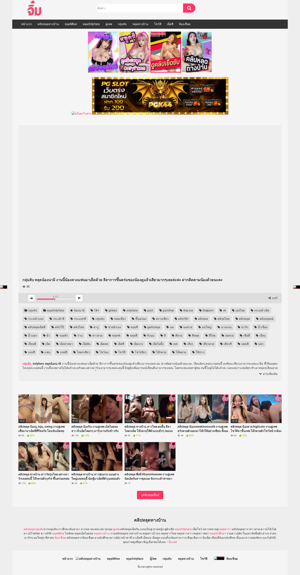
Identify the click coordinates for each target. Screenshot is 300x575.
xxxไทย (240, 310)
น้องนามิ (78, 310)
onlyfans (132, 310)
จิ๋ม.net (173, 542)
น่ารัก (244, 327)
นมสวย (187, 327)
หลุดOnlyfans (91, 24)
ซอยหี (134, 327)
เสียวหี (227, 343)
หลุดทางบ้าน (140, 24)
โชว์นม (104, 352)
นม (171, 327)
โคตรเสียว (83, 352)
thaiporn (207, 310)
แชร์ (274, 298)
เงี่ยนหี (31, 343)
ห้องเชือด (184, 24)
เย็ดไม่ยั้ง (157, 343)
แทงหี (31, 352)
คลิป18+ (183, 318)
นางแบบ (226, 327)
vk (224, 310)
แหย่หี (63, 352)
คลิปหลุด (244, 318)
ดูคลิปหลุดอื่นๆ (150, 495)
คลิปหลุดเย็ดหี (36, 327)
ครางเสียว (162, 318)
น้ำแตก (32, 335)
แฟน (47, 352)
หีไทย (212, 335)
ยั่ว (48, 335)
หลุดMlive (71, 24)
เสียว (190, 343)
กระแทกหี (79, 318)
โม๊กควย (160, 352)
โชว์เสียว (140, 352)
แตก (260, 343)
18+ (96, 310)
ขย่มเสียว (119, 318)
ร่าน (80, 335)
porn (150, 310)
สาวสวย (97, 335)
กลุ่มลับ (122, 24)
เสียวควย (208, 343)
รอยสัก (63, 335)
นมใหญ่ (206, 327)
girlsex (112, 310)
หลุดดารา (225, 529)
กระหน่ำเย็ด (261, 310)
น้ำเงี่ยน (262, 327)
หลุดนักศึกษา (218, 533)
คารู (96, 327)
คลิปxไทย (223, 318)
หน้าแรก (26, 24)
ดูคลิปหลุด (153, 327)
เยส (175, 343)
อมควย (229, 335)
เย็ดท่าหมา (66, 343)
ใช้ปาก (199, 352)
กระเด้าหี (58, 318)
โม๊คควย (180, 352)
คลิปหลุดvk (266, 318)
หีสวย (178, 335)
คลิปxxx (203, 318)
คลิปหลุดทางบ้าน (48, 24)
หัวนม (150, 335)
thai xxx (188, 310)
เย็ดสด (103, 343)
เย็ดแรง (138, 343)
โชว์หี (157, 24)
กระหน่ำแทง (35, 318)
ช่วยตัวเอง (114, 327)
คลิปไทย (78, 327)
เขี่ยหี (246, 335)
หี (164, 335)
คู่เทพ (109, 24)
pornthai (168, 310)
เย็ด (47, 343)
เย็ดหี (170, 24)
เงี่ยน (262, 335)
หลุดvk (115, 335)
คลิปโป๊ (59, 327)
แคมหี (245, 343)
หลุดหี (133, 335)
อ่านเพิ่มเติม (270, 373)
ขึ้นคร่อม (140, 318)
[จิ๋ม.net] (34, 9)
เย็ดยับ (86, 343)
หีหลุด (195, 335)
